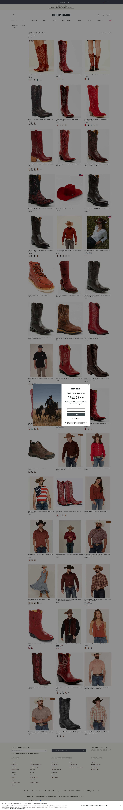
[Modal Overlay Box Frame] (61, 405)
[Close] (120, 805)
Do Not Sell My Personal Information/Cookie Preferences (94, 805)
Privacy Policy (21, 808)
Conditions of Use (14, 808)
